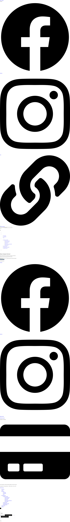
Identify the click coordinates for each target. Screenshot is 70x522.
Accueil (2, 490)
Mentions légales (2, 416)
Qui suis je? (3, 489)
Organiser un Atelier (5, 496)
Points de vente (3, 505)
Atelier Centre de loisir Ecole (8, 500)
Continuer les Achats (5, 516)
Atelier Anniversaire (7, 497)
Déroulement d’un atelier (6, 503)
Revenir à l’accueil (2, 259)
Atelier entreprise (7, 498)
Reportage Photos (5, 504)
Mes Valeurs (4, 493)
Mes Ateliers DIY (4, 495)
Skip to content (1, 0)
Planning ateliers (5, 502)
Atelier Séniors (6, 501)
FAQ (3, 494)
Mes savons (3, 491)
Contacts (3, 506)
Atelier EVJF (6, 499)
